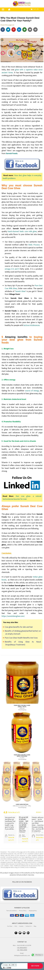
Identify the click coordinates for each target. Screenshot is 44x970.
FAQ (16, 926)
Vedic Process (34, 244)
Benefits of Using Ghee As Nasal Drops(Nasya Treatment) (23, 643)
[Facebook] (16, 933)
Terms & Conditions (11, 911)
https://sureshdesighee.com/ (13, 616)
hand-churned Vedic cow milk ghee (22, 231)
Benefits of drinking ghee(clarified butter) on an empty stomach (23, 632)
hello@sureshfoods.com (22, 955)
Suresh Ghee (20, 291)
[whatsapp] (25, 30)
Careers (21, 926)
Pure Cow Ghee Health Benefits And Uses (21, 637)
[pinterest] (14, 30)
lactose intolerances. (32, 325)
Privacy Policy (22, 911)
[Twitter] (8, 30)
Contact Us (29, 926)
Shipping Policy (33, 911)
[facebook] (3, 30)
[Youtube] (24, 933)
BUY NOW (35, 966)
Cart (36, 9)
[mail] (30, 30)
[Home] (8, 9)
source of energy (32, 390)
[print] (35, 30)
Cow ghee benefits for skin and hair (19, 627)
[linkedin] (19, 30)
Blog (35, 926)
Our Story (9, 926)
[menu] (3, 9)
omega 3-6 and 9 (12, 269)
